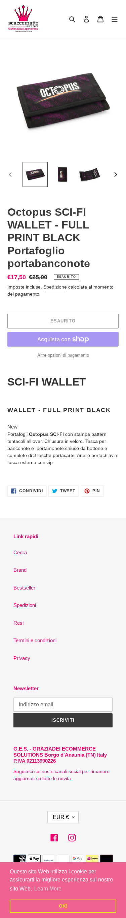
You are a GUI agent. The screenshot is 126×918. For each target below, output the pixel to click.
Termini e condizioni (34, 640)
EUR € (61, 817)
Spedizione (55, 287)
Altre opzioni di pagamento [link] (63, 355)
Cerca (20, 552)
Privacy (21, 658)
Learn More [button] (47, 888)
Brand (20, 570)
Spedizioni (24, 605)
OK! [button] (63, 906)
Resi (18, 623)
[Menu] (115, 19)
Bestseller (24, 588)
